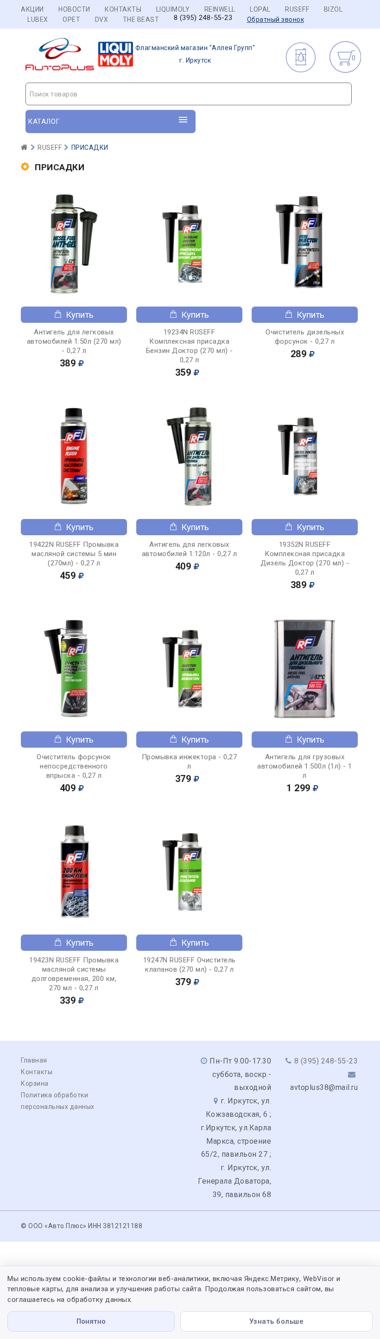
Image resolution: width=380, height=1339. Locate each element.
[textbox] (188, 94)
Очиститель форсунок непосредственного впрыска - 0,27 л (74, 766)
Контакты (123, 9)
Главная (34, 1060)
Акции (32, 9)
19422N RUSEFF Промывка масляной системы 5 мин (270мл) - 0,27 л (74, 553)
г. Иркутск (195, 54)
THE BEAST (141, 19)
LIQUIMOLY (173, 9)
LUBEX (37, 19)
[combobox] (188, 94)
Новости (74, 9)
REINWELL (219, 9)
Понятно (91, 1321)
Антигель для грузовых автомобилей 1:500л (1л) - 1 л (304, 766)
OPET (71, 19)
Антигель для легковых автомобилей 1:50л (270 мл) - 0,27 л (74, 341)
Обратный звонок (275, 19)
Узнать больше (276, 1321)
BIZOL (333, 9)
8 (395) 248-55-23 (203, 17)
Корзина (35, 1083)
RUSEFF (297, 9)
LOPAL (260, 9)
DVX (101, 19)
